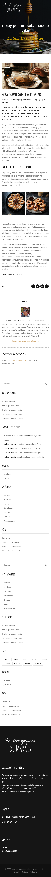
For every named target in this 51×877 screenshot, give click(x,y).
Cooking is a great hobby (12, 410)
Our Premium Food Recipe (31, 444)
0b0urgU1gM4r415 (20, 100)
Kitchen (34, 659)
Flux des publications (10, 542)
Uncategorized (9, 521)
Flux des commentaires (11, 547)
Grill (24, 659)
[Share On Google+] (42, 286)
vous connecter (19, 360)
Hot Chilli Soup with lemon (12, 419)
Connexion (6, 538)
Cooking (33, 100)
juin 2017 (7, 478)
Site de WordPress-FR (11, 551)
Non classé (8, 508)
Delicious (7, 500)
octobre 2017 (9, 474)
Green (16, 659)
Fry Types (41, 100)
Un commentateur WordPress (16, 436)
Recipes (5, 102)
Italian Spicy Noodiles (10, 406)
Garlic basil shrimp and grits (30, 453)
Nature (44, 659)
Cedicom (33, 872)
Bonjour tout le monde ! (11, 401)
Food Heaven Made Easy (12, 414)
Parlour (17, 664)
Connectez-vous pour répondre (25, 341)
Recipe (27, 664)
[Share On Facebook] (33, 286)
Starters (20, 274)
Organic (7, 664)
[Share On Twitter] (38, 286)
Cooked (11, 274)
